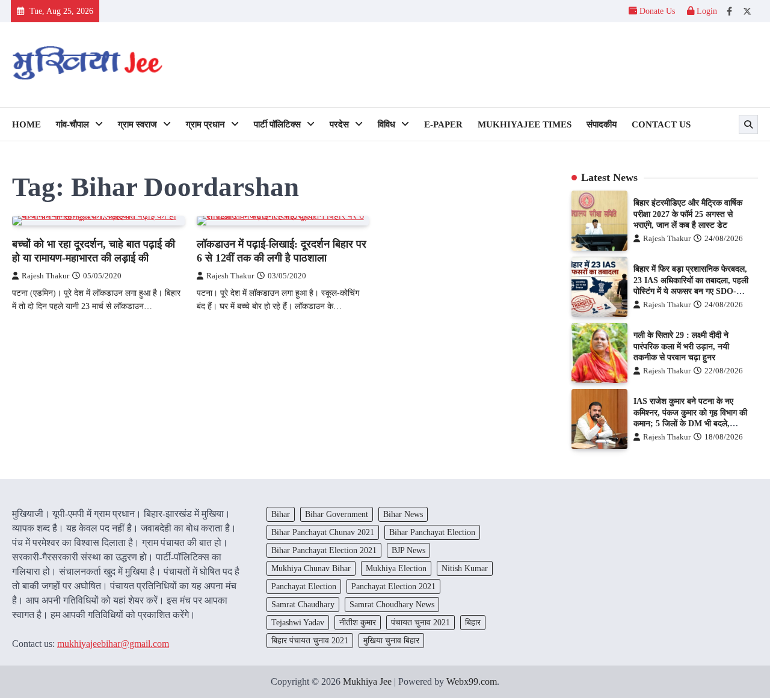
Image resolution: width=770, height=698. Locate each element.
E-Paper (443, 124)
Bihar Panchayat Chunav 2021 (322, 532)
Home (26, 124)
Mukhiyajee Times (524, 124)
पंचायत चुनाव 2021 (420, 622)
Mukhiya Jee (367, 681)
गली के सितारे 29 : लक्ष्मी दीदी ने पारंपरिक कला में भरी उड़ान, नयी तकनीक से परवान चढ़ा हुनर (681, 346)
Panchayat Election (303, 586)
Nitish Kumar (465, 568)
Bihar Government (336, 514)
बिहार (473, 622)
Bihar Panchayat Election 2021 (324, 550)
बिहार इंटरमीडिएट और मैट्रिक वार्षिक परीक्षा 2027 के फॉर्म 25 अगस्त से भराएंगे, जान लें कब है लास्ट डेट (687, 214)
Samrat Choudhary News (392, 604)
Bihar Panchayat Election (432, 532)
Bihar (280, 514)
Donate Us (657, 11)
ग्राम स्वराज (137, 124)
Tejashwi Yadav (297, 622)
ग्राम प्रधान (205, 124)
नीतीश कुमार (357, 622)
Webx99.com (471, 681)
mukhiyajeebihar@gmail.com (113, 643)
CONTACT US (661, 124)
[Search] (748, 124)
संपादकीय (602, 124)
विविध (386, 124)
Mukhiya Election (396, 568)
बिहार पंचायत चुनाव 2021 (309, 640)
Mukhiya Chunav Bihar (311, 568)
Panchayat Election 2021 (393, 586)
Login (705, 11)
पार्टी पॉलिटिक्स (277, 124)
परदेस (339, 124)
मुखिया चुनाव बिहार (391, 640)
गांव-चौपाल (72, 124)
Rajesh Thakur (45, 276)
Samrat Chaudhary (302, 604)
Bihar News (403, 514)
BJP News (408, 550)
